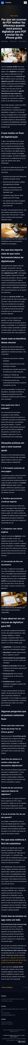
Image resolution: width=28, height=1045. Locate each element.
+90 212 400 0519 (10, 1040)
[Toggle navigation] (25, 2)
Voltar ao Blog (14, 15)
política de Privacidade (7, 1024)
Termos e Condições (6, 1022)
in (26, 987)
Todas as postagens (6, 987)
